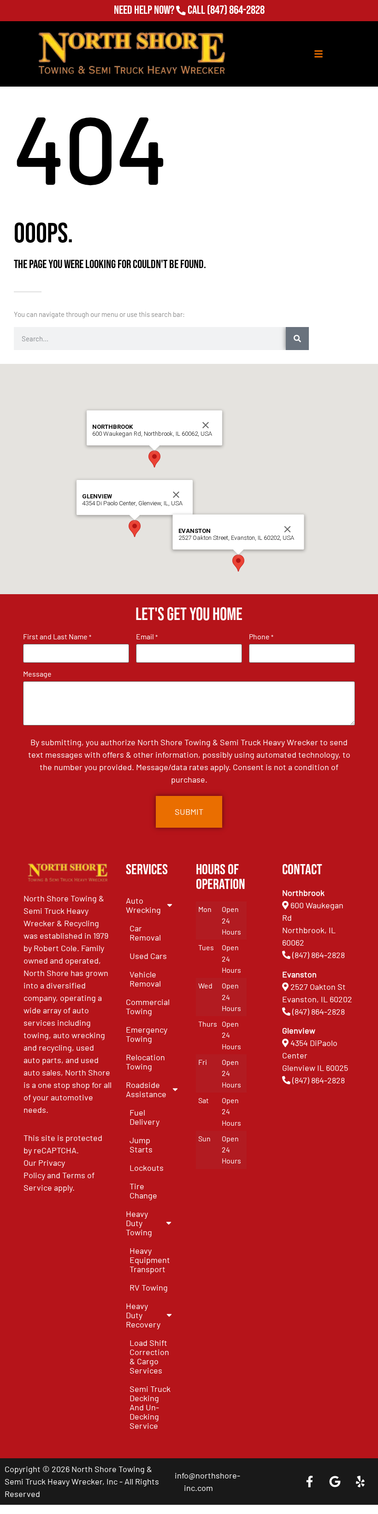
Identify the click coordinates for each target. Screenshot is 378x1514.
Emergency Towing (146, 1034)
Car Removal (145, 932)
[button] (134, 528)
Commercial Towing (148, 1006)
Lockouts (147, 1168)
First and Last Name (57, 636)
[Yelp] (360, 1481)
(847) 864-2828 (235, 11)
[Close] (176, 495)
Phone (261, 636)
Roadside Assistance (146, 1089)
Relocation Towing (145, 1061)
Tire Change (143, 1190)
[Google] (334, 1481)
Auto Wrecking (143, 905)
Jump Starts (141, 1144)
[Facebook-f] (309, 1481)
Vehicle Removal (145, 978)
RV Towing (149, 1287)
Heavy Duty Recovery (143, 1315)
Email (147, 636)
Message (37, 674)
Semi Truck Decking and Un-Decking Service (150, 1407)
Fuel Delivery (144, 1117)
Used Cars (148, 956)
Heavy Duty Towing (139, 1223)
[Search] (297, 338)
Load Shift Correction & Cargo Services (149, 1356)
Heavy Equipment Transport (150, 1259)
